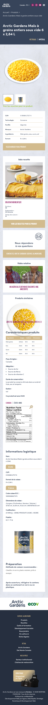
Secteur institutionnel (24, 659)
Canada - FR (24, 5)
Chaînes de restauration (24, 662)
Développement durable (24, 628)
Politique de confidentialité (24, 696)
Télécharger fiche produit (16, 147)
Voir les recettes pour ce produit (18, 106)
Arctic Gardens (24, 647)
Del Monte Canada (24, 650)
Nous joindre (24, 631)
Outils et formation (24, 625)
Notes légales (24, 636)
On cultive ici (24, 634)
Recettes (24, 623)
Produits (24, 620)
